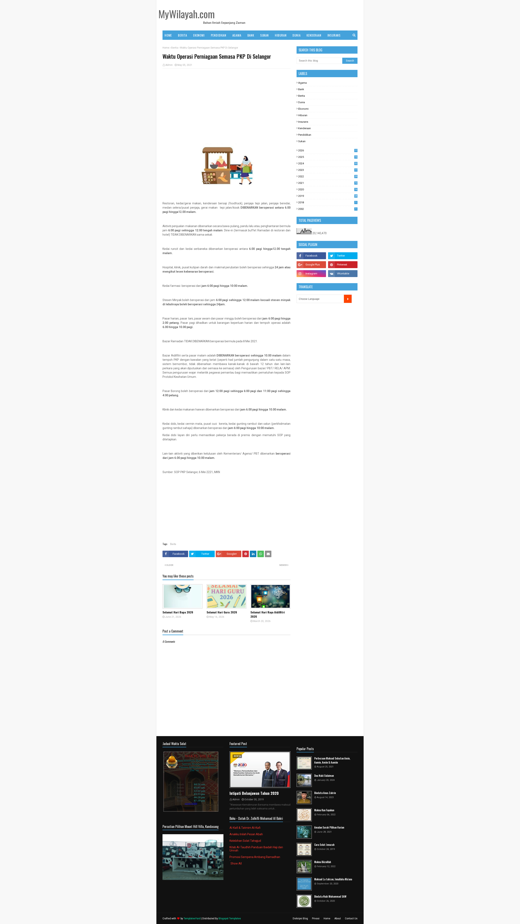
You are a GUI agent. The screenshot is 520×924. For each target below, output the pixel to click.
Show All (236, 863)
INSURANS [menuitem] (334, 35)
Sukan (302, 141)
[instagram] (311, 273)
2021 (327, 182)
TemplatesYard (192, 918)
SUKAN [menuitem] (264, 35)
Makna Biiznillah (322, 862)
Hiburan (302, 115)
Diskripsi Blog (300, 918)
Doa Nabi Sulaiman (324, 776)
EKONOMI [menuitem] (199, 35)
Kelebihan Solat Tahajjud (245, 840)
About (337, 918)
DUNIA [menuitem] (296, 35)
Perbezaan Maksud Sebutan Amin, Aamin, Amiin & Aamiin (332, 760)
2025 (327, 156)
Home (165, 47)
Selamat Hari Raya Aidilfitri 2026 (267, 614)
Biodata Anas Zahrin (325, 793)
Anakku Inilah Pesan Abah (246, 834)
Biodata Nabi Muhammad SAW (330, 896)
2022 (327, 176)
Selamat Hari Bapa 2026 (177, 612)
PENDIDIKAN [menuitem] (218, 35)
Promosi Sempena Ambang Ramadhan (255, 857)
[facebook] (311, 255)
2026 (327, 150)
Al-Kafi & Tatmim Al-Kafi (245, 827)
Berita (174, 47)
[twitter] (343, 255)
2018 (327, 202)
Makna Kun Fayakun (324, 810)
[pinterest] (343, 264)
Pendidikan (304, 134)
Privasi (316, 918)
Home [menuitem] (168, 35)
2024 (327, 163)
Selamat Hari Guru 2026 (222, 612)
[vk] (343, 273)
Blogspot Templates (230, 918)
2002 (327, 208)
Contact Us (351, 918)
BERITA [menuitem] (182, 35)
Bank (301, 89)
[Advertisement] (226, 101)
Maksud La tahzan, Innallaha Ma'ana (333, 879)
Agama (302, 82)
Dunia (301, 102)
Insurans (303, 121)
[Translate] (348, 299)
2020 (327, 189)
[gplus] (311, 264)
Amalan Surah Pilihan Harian (329, 827)
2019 (327, 195)
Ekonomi (303, 108)
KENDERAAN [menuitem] (314, 35)
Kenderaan (304, 128)
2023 (327, 169)
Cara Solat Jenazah (324, 845)
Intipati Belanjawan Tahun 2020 (254, 793)
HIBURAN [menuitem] (281, 35)
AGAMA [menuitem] (236, 35)
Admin (169, 65)
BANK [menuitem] (250, 35)
